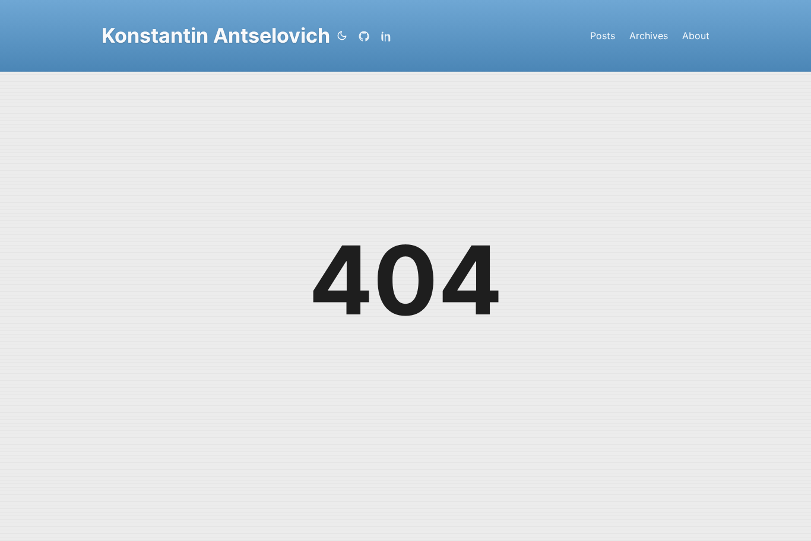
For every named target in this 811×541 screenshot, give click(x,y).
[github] (366, 36)
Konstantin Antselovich (216, 35)
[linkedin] (389, 36)
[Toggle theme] (342, 35)
